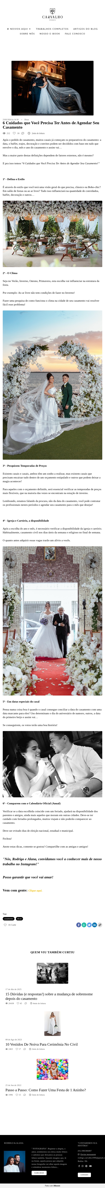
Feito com (52, 1186)
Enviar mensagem (88, 1154)
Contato (84, 1175)
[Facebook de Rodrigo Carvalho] (79, 1166)
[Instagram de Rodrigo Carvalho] (82, 1166)
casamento (8, 919)
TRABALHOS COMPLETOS (52, 29)
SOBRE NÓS (27, 34)
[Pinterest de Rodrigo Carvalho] (86, 1166)
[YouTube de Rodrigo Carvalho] (90, 1166)
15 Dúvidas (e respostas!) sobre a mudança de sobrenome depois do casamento (49, 996)
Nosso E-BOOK (50, 34)
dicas (19, 919)
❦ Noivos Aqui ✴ (19, 29)
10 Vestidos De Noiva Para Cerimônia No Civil (41, 1044)
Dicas (26, 120)
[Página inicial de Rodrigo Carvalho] (52, 13)
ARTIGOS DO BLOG (85, 29)
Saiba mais (39, 1173)
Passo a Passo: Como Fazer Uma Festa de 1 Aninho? (45, 1090)
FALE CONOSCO (75, 34)
